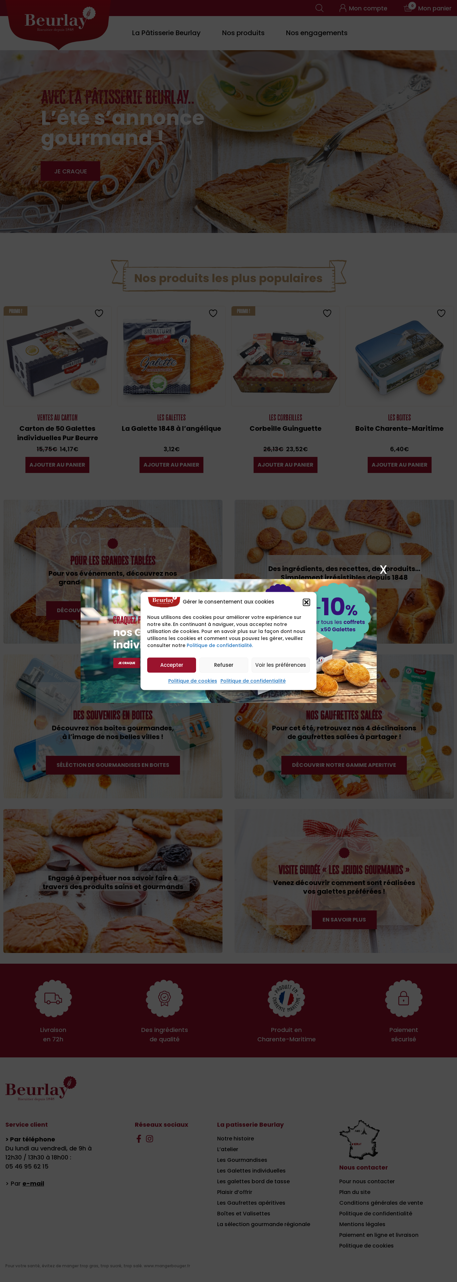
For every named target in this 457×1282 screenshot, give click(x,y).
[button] (306, 602)
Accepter (171, 664)
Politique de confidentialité (253, 681)
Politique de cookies (192, 681)
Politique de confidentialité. (220, 645)
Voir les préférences (280, 664)
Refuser (224, 664)
